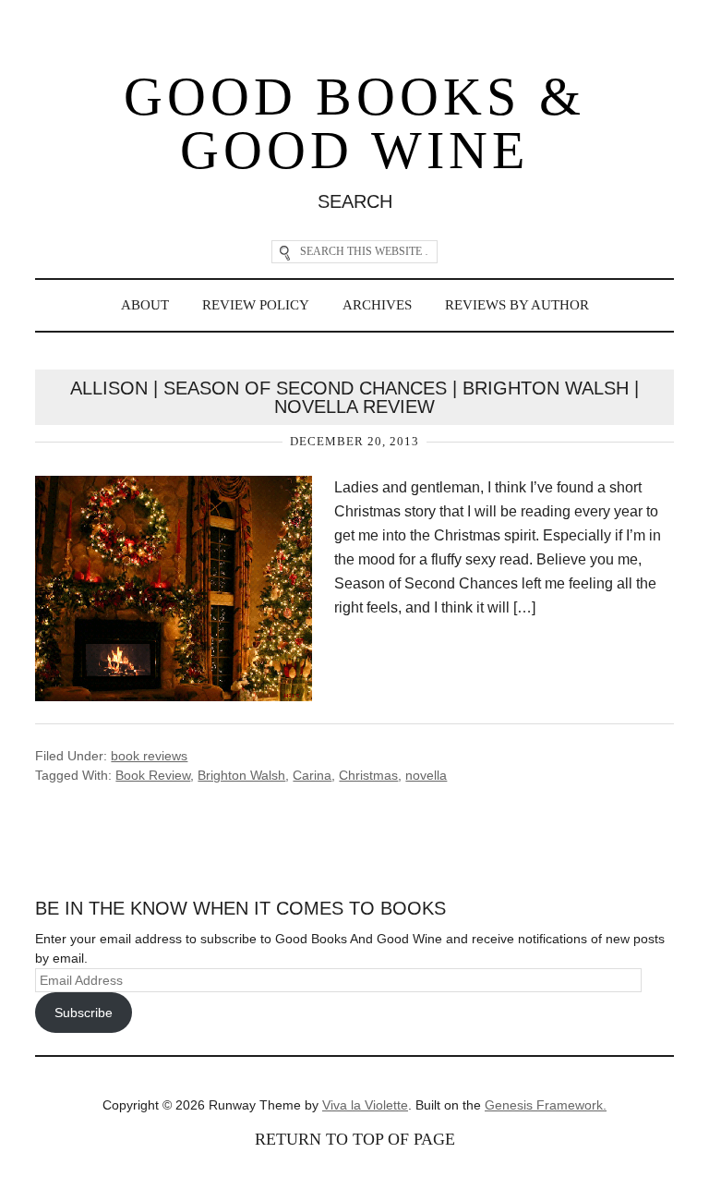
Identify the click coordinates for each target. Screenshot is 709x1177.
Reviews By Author (517, 304)
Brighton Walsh (241, 775)
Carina (312, 775)
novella (426, 775)
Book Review (152, 775)
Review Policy (255, 304)
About (145, 304)
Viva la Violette (365, 1105)
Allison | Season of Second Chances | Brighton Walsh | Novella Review (354, 397)
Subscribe (83, 1012)
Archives (377, 304)
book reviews (149, 755)
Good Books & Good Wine (354, 123)
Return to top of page (355, 1139)
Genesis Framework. (546, 1105)
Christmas (368, 775)
